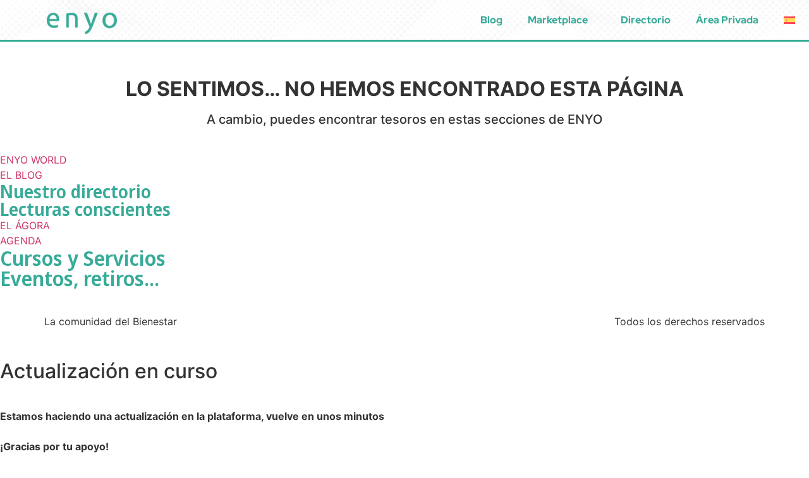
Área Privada (727, 20)
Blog (491, 20)
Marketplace (558, 20)
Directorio (646, 20)
